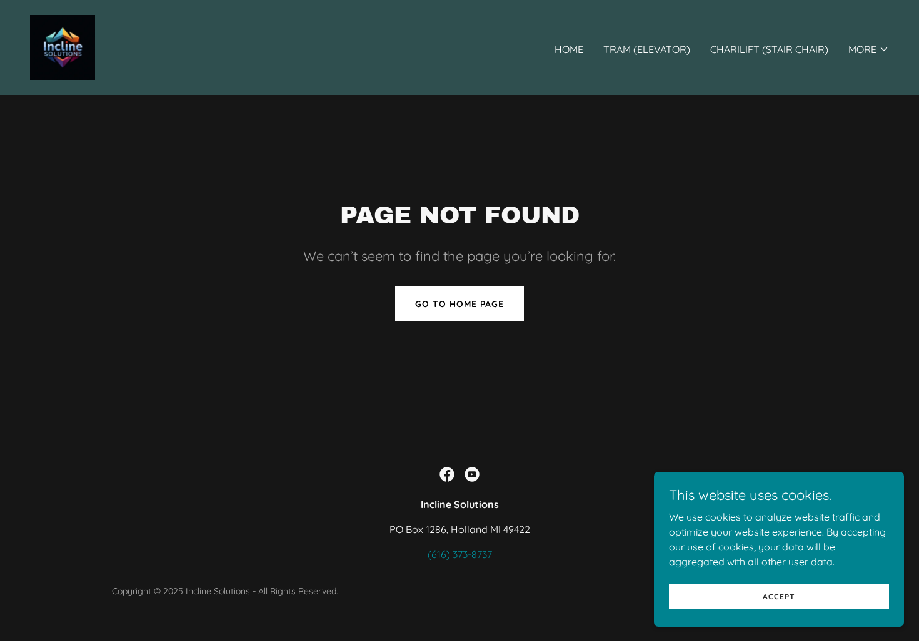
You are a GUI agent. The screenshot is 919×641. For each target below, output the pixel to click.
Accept (779, 596)
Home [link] (569, 49)
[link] (62, 46)
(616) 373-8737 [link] (460, 554)
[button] (868, 49)
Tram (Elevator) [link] (646, 49)
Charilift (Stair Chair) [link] (769, 49)
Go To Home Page (459, 304)
